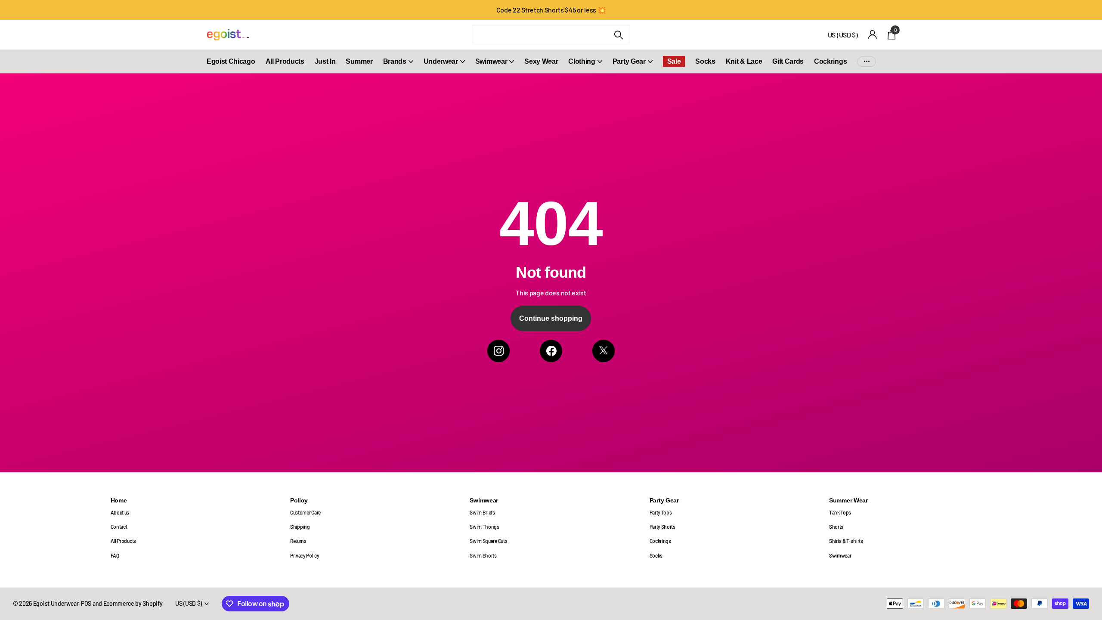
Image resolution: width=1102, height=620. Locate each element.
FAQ (115, 555)
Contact (119, 527)
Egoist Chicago (231, 61)
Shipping (300, 527)
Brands (394, 61)
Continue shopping (550, 318)
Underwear (441, 61)
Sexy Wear (541, 61)
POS (86, 603)
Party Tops (661, 512)
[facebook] (551, 351)
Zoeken (618, 34)
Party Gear (629, 61)
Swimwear (491, 61)
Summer (359, 61)
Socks (705, 61)
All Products (285, 61)
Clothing (581, 61)
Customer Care (305, 512)
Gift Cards (788, 61)
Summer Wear (848, 500)
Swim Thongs (484, 527)
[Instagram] (498, 351)
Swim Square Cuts (488, 541)
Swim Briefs (482, 512)
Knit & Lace (744, 61)
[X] (603, 351)
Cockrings (830, 61)
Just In (325, 61)
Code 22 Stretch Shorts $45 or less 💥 (551, 10)
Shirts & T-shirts (846, 541)
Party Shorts (662, 527)
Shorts (836, 527)
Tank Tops (840, 512)
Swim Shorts (483, 555)
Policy (298, 500)
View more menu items (866, 61)
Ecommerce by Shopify (133, 603)
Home (119, 500)
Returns (298, 541)
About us (120, 512)
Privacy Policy (304, 555)
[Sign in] (872, 34)
